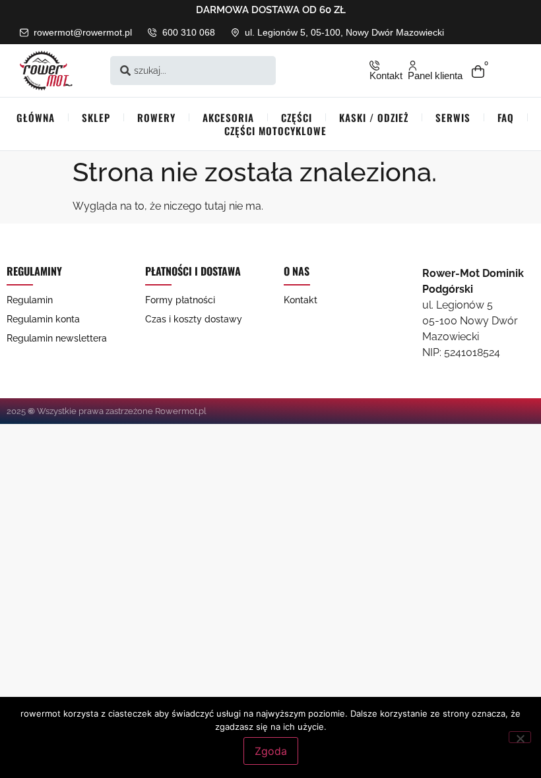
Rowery (156, 117)
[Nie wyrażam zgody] (520, 737)
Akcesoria (228, 117)
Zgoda (271, 751)
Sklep (96, 117)
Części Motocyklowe (275, 130)
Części (296, 117)
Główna (35, 117)
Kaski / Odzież (373, 117)
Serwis (452, 117)
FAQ (505, 117)
